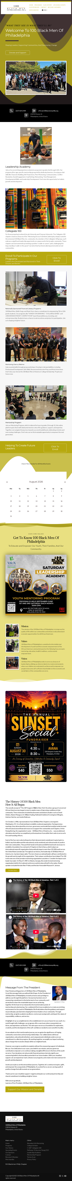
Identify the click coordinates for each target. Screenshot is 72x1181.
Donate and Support (17, 53)
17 (11, 506)
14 (45, 501)
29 (53, 511)
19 (28, 506)
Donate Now (12, 870)
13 (36, 501)
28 (45, 511)
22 (53, 506)
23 (61, 506)
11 (19, 501)
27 (36, 511)
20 (36, 506)
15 (53, 501)
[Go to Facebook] (60, 1176)
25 (19, 511)
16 (61, 501)
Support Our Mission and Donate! (25, 1089)
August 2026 (36, 481)
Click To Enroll (57, 259)
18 (19, 506)
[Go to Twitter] (62, 1176)
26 (28, 511)
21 (45, 506)
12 (28, 501)
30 (61, 511)
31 (11, 516)
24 (11, 511)
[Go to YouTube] (65, 1176)
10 (11, 501)
